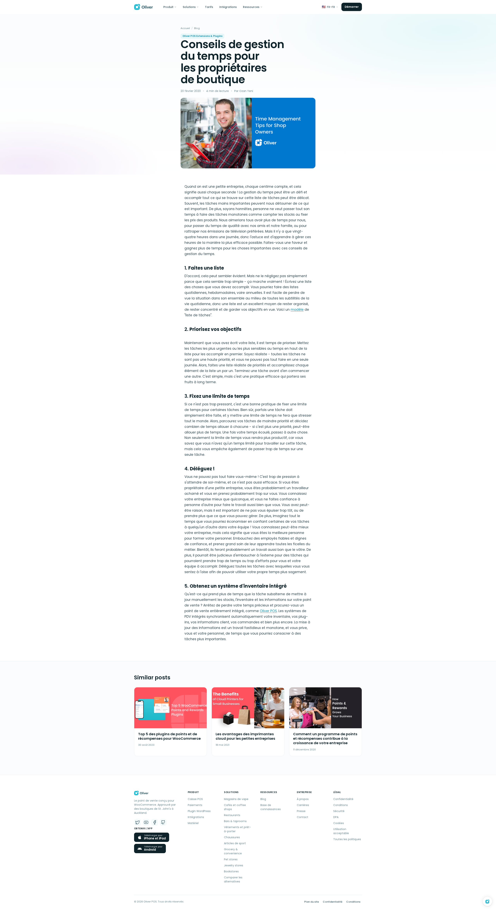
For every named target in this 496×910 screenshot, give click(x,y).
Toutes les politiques (347, 839)
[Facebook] (154, 822)
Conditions (340, 805)
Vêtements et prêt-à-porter (237, 829)
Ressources (251, 7)
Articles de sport (235, 843)
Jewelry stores (233, 865)
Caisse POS (195, 799)
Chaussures (232, 837)
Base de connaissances (270, 807)
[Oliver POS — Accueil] (143, 7)
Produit (168, 7)
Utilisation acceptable (341, 831)
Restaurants (232, 815)
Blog (197, 28)
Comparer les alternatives (233, 879)
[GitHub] (163, 822)
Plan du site (311, 902)
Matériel (193, 823)
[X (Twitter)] (137, 822)
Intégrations (228, 7)
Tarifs (209, 7)
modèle (297, 309)
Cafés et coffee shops (235, 807)
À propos (303, 799)
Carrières (303, 805)
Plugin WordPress (199, 811)
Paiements (195, 805)
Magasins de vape (236, 799)
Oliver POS (268, 611)
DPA (335, 817)
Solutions (189, 7)
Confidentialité (343, 799)
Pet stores (231, 859)
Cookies (338, 823)
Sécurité (338, 811)
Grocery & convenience (233, 851)
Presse (301, 811)
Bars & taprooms (235, 821)
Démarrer (352, 7)
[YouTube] (146, 822)
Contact (302, 817)
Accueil (185, 28)
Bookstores (231, 871)
